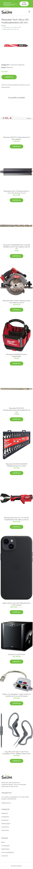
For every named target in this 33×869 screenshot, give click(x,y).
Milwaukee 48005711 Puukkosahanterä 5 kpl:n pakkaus (16, 138)
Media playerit (5, 823)
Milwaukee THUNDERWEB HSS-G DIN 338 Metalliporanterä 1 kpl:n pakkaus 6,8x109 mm (16, 247)
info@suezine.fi (6, 803)
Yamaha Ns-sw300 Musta (16, 654)
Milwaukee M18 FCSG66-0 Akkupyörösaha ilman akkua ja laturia (16, 301)
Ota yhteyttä (5, 845)
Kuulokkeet (5, 820)
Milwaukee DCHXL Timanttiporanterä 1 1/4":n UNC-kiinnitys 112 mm (16, 192)
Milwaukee (21, 65)
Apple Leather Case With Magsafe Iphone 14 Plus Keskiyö (16, 604)
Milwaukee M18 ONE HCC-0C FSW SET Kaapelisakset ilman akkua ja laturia (16, 519)
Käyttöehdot (5, 849)
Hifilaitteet (4, 813)
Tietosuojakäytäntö (7, 852)
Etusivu (3, 25)
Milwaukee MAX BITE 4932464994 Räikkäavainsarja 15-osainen (16, 465)
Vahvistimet (5, 830)
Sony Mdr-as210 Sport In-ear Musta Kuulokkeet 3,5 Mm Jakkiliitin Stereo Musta (16, 753)
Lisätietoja (9, 77)
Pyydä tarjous (24, 3)
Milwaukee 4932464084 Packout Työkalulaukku (16, 355)
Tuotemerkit (13, 65)
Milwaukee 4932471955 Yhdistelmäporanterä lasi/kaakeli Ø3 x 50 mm (16, 410)
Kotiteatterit (5, 817)
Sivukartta (4, 856)
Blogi (3, 842)
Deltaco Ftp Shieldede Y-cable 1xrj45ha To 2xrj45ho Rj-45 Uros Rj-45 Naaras (16, 695)
